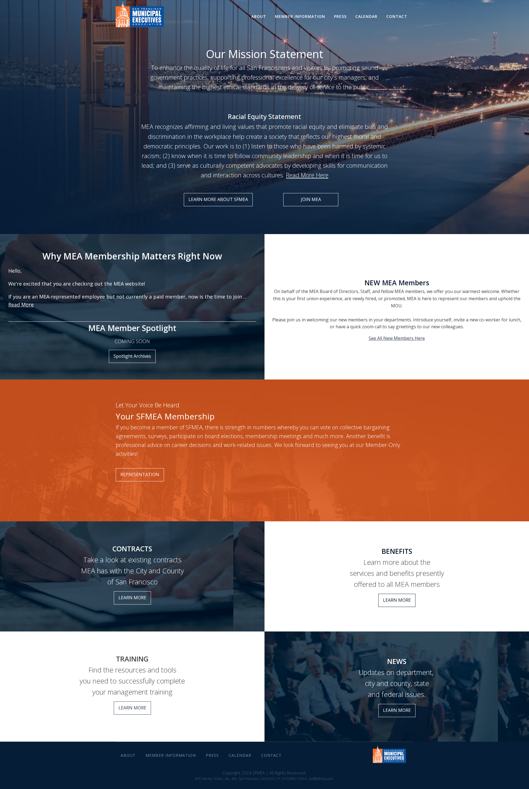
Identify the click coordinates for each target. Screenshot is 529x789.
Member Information (300, 16)
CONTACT (396, 16)
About (258, 16)
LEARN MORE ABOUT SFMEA (218, 199)
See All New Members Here (397, 338)
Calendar (366, 16)
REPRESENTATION (139, 474)
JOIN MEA (311, 199)
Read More (21, 304)
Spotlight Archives (132, 356)
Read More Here (307, 175)
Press (340, 16)
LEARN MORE (132, 598)
